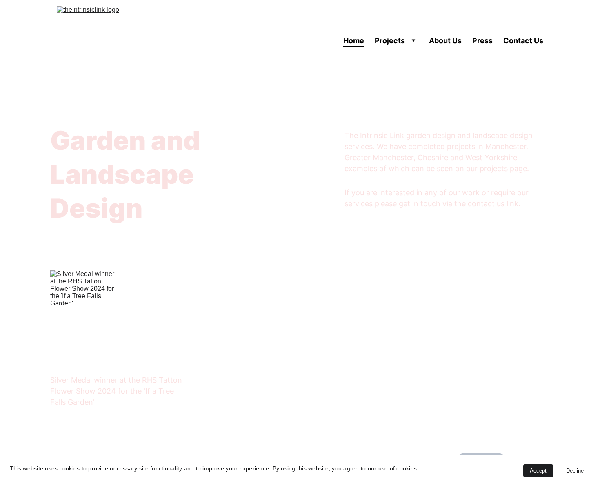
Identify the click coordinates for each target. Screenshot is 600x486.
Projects (390, 40)
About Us (445, 40)
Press (482, 40)
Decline (575, 471)
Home (353, 40)
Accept (538, 471)
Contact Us (523, 40)
